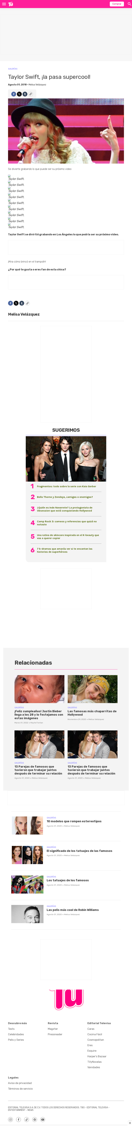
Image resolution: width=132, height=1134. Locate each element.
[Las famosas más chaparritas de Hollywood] (93, 689)
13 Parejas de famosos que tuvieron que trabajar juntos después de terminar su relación (38, 770)
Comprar (116, 4)
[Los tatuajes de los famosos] (27, 885)
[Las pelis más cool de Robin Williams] (27, 914)
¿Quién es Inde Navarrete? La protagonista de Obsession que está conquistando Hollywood (64, 509)
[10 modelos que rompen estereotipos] (27, 825)
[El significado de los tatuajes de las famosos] (27, 855)
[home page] (10, 4)
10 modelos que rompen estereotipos (74, 821)
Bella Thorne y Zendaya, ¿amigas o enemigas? (65, 496)
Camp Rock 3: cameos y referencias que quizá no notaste (67, 523)
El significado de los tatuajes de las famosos (79, 851)
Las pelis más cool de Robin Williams (73, 910)
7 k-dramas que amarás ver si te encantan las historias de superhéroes (64, 550)
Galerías (12, 69)
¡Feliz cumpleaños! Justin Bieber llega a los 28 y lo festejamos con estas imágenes (38, 715)
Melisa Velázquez (37, 84)
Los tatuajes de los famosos (68, 880)
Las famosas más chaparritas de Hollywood (92, 713)
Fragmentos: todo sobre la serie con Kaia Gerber (66, 486)
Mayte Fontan (36, 723)
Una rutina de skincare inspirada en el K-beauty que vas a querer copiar (68, 537)
